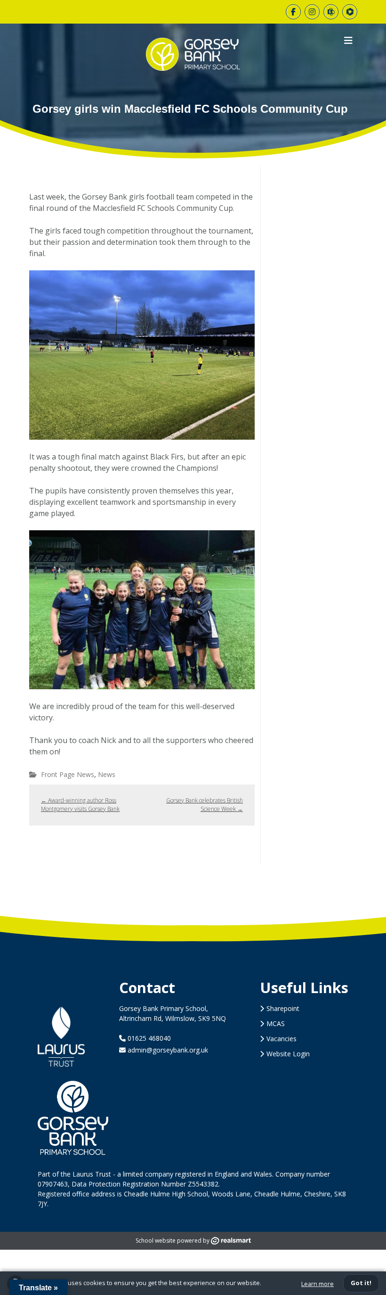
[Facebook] (293, 12)
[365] (331, 12)
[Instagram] (312, 12)
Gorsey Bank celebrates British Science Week (204, 804)
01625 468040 (148, 1038)
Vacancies (281, 1038)
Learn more (317, 1283)
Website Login (288, 1053)
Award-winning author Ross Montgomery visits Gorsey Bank (80, 804)
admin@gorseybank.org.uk (168, 1049)
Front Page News (67, 774)
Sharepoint (282, 1008)
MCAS (275, 1023)
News (106, 774)
